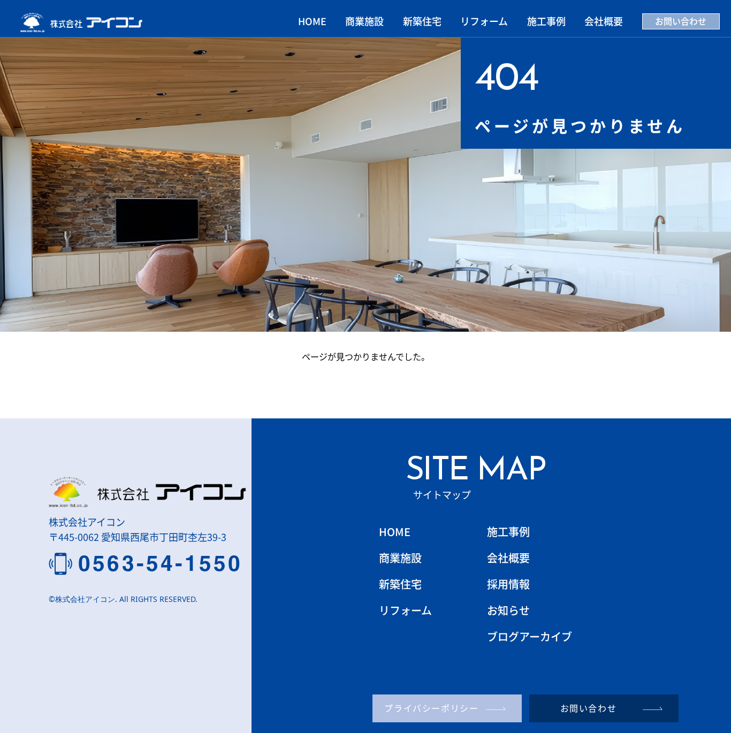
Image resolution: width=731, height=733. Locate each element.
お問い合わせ (680, 20)
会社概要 (603, 21)
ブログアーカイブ (529, 636)
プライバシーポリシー (431, 707)
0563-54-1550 (160, 563)
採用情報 (508, 584)
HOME (312, 21)
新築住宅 (422, 21)
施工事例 (546, 21)
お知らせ (508, 610)
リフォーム (484, 21)
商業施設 (364, 21)
